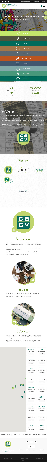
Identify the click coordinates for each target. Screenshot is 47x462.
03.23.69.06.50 (41, 389)
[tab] (23, 33)
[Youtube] (8, 2)
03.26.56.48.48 (31, 389)
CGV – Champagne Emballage (23, 455)
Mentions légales (7, 455)
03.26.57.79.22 (41, 351)
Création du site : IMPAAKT (8, 458)
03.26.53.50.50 (31, 427)
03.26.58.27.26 (41, 379)
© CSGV (23, 460)
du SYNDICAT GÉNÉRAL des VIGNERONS (12, 6)
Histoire (42, 450)
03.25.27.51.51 (31, 351)
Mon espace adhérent (25, 1)
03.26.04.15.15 (31, 408)
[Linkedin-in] (5, 2)
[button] (1, 20)
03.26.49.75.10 (41, 417)
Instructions (31, 353)
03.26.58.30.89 (41, 408)
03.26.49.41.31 (41, 399)
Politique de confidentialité (23, 458)
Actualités (43, 1)
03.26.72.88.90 (41, 360)
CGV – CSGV (39, 455)
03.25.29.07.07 (31, 398)
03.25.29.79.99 (31, 360)
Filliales (35, 450)
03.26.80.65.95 (31, 417)
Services (28, 450)
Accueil (21, 450)
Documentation (35, 1)
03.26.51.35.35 (31, 379)
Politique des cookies (39, 458)
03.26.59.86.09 (41, 427)
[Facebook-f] (3, 2)
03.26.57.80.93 (31, 370)
